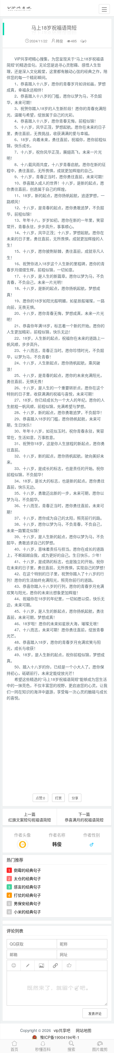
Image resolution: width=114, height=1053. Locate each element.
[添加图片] (41, 965)
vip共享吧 (62, 1030)
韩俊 (59, 41)
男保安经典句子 (27, 903)
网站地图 (83, 1030)
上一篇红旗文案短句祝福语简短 (29, 816)
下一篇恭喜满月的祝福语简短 (84, 816)
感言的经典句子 (27, 887)
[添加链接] (55, 965)
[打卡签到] (28, 965)
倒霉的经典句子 (27, 870)
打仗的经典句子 (27, 895)
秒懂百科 (43, 1049)
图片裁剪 (100, 1049)
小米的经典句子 (27, 911)
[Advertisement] (57, 743)
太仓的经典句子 (27, 878)
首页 (14, 1049)
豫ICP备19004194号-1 (59, 1037)
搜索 (71, 1049)
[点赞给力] (69, 965)
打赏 (58, 798)
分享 (75, 798)
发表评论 (95, 1013)
